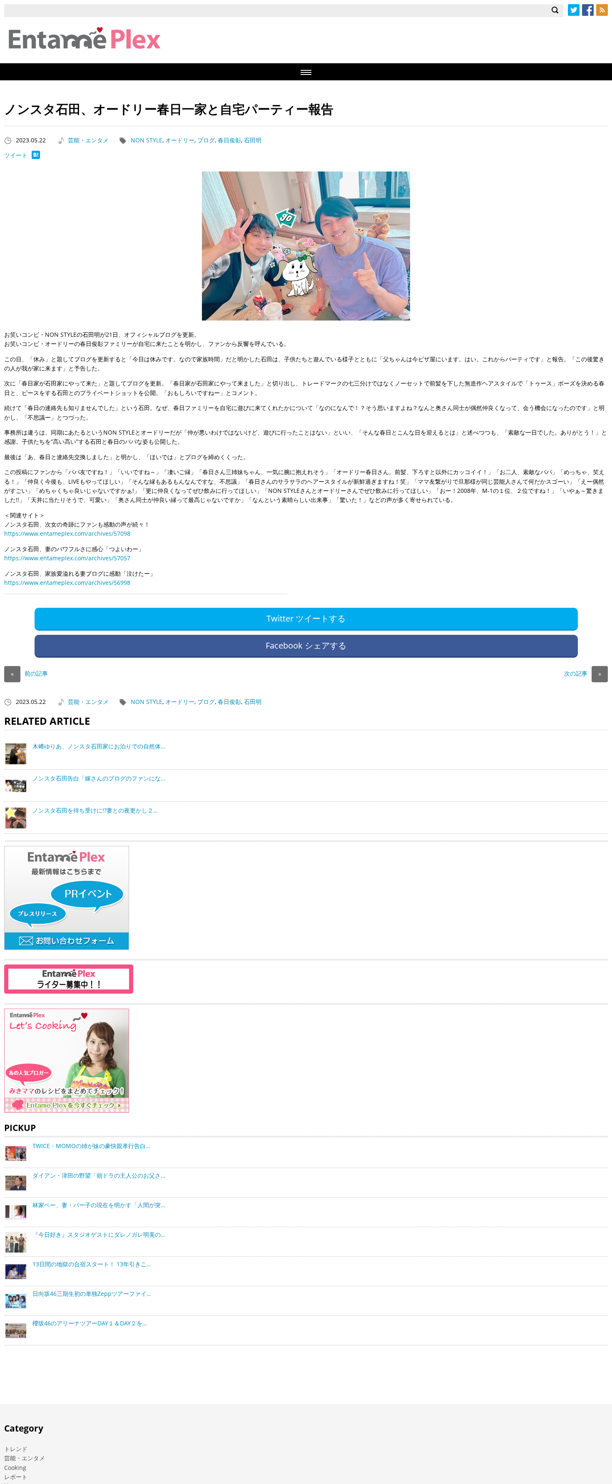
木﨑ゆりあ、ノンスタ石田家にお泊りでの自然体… (98, 746)
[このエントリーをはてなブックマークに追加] (36, 157)
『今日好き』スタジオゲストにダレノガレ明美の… (98, 1234)
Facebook (588, 10)
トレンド (15, 1449)
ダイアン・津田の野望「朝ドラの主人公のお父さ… (98, 1175)
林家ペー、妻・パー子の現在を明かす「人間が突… (98, 1205)
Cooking (15, 1468)
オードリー (179, 140)
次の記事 (582, 673)
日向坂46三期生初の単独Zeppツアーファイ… (91, 1294)
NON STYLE (146, 140)
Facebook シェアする (306, 645)
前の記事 (29, 673)
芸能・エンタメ (88, 140)
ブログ (206, 140)
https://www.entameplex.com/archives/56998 (67, 583)
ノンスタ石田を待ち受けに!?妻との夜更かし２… (95, 810)
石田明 (252, 140)
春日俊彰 (229, 140)
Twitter (574, 10)
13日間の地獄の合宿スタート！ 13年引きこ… (91, 1264)
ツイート (15, 155)
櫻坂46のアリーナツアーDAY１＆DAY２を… (89, 1323)
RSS (602, 10)
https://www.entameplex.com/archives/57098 (67, 533)
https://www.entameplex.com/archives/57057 (67, 558)
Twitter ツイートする (306, 618)
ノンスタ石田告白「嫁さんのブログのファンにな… (98, 778)
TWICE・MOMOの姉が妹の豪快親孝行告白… (91, 1146)
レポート (15, 1477)
